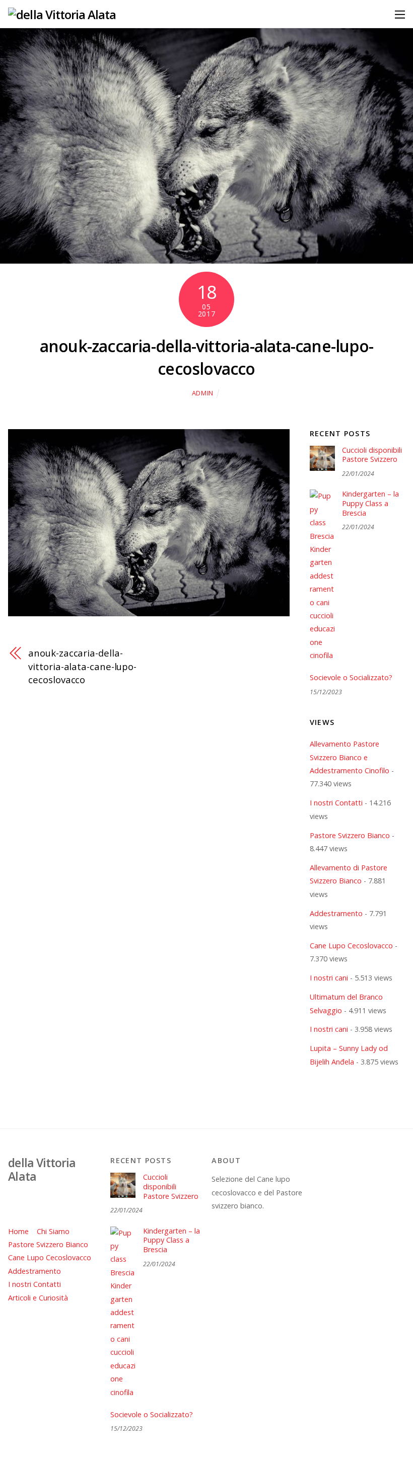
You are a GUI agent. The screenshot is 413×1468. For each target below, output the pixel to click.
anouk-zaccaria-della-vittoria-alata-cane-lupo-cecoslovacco (206, 357)
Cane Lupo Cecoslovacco (351, 945)
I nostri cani (329, 978)
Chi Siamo (53, 1231)
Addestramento (336, 913)
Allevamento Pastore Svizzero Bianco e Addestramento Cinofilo (349, 757)
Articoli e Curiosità (38, 1297)
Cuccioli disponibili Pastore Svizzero (372, 455)
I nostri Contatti (336, 802)
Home (18, 1231)
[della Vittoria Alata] (62, 14)
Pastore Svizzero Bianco (350, 835)
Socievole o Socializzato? (351, 677)
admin (203, 392)
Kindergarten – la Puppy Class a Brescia (370, 503)
